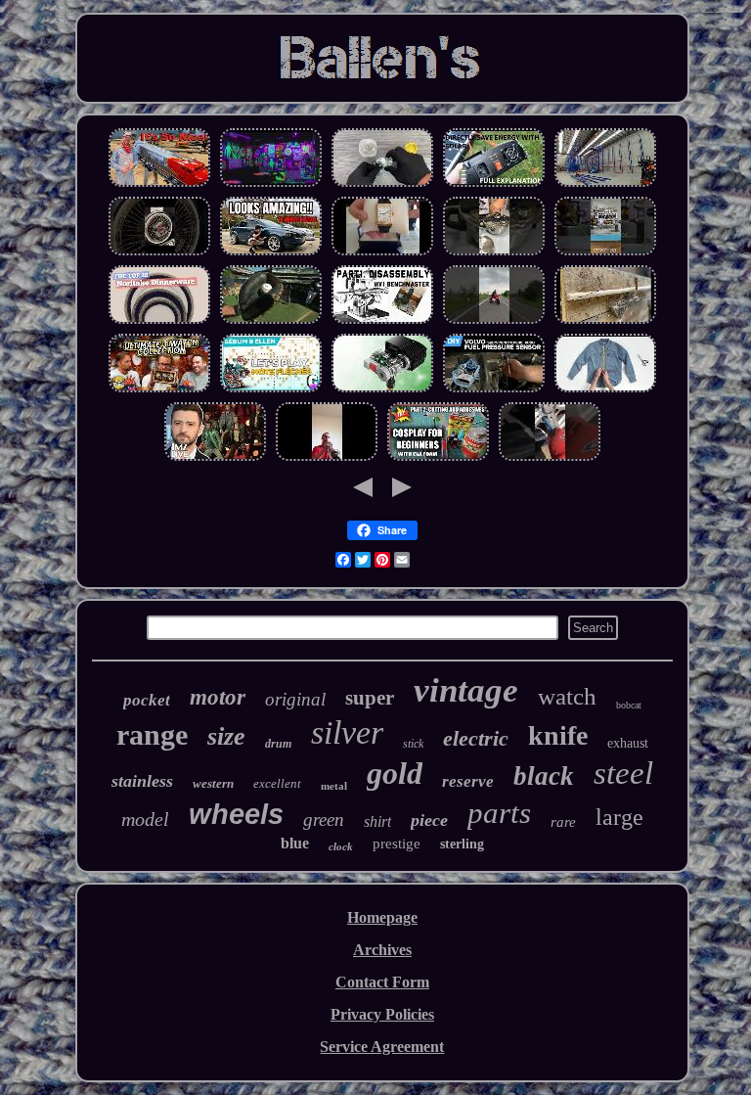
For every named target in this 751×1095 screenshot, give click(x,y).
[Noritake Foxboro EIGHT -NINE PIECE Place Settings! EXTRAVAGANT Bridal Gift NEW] (159, 321)
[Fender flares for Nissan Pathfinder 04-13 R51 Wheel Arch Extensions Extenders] (271, 253)
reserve (468, 781)
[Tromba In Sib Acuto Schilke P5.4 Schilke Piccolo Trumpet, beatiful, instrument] (326, 458)
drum (278, 744)
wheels (236, 814)
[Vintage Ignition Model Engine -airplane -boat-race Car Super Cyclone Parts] (605, 253)
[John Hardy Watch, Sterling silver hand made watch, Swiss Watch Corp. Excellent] (159, 390)
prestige (396, 843)
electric (475, 738)
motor (217, 697)
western (213, 783)
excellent (277, 783)
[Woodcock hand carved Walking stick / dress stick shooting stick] (605, 321)
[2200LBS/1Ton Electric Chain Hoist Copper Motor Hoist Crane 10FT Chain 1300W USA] (382, 390)
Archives (382, 949)
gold (394, 773)
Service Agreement (382, 1046)
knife (558, 735)
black (543, 776)
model (145, 819)
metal (334, 786)
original (295, 699)
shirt (377, 821)
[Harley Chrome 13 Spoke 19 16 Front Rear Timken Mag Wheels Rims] (159, 253)
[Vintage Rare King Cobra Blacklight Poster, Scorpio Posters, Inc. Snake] (271, 184)
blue (295, 843)
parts (499, 813)
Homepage (382, 917)
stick (413, 744)
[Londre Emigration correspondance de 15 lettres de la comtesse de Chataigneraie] (271, 390)
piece (429, 820)
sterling (462, 844)
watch (567, 696)
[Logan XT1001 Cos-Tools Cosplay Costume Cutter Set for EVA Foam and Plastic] (438, 458)
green (323, 819)
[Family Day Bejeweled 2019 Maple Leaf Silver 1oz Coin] (382, 184)
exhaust (627, 743)
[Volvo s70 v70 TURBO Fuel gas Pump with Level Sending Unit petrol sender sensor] (494, 390)
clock (341, 846)
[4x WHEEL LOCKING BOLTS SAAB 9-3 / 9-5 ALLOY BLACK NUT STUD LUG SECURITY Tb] (549, 458)
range (152, 734)
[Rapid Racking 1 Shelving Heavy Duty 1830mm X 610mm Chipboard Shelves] (605, 184)
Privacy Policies (382, 1014)
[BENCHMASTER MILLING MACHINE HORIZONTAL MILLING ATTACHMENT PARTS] (382, 321)
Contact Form (382, 982)
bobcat (628, 705)
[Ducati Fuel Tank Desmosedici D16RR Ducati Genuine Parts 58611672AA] (494, 321)
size (226, 736)
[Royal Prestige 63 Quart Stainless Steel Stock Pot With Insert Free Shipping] (494, 253)
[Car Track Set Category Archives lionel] (159, 184)
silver (347, 732)
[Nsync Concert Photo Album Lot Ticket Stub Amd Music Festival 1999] (215, 458)
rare (563, 822)
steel (623, 773)
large (619, 817)
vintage (466, 690)
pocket (146, 700)
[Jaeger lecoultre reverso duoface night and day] (382, 253)
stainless (142, 781)
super (369, 697)
